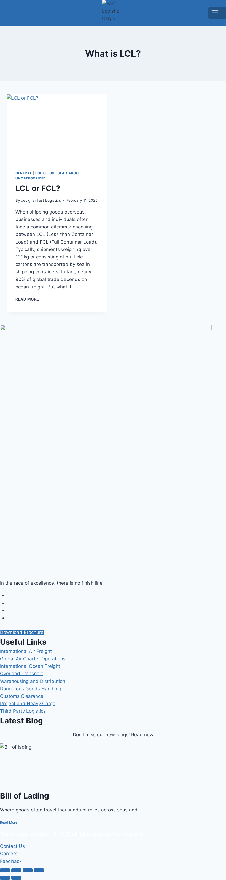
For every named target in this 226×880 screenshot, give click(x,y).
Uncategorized (30, 178)
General (23, 173)
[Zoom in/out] (5, 870)
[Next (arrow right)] (16, 878)
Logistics (44, 173)
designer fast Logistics (41, 200)
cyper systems (33, 834)
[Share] (28, 870)
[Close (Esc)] (39, 870)
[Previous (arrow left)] (5, 878)
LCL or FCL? (37, 188)
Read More (30, 299)
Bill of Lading (24, 795)
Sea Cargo (68, 173)
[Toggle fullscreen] (16, 870)
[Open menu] (217, 13)
